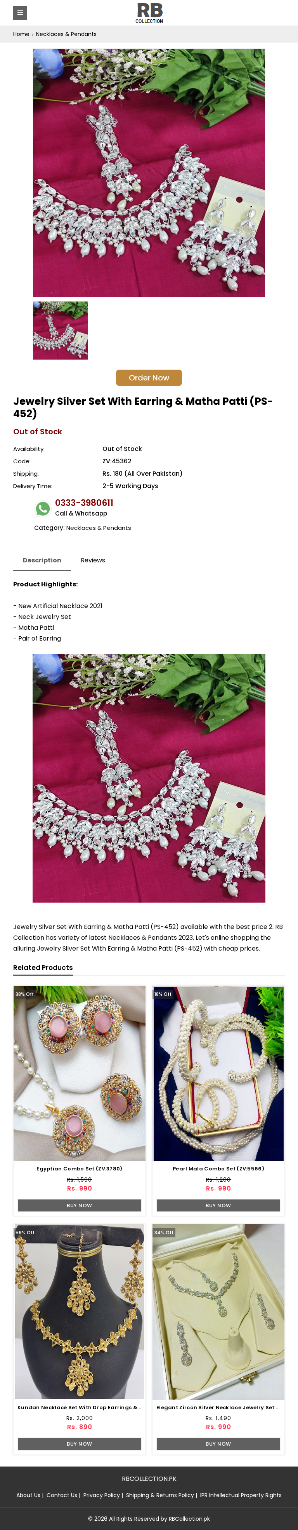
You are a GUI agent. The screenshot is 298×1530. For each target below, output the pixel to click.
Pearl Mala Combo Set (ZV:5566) (218, 1168)
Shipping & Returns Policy (160, 1495)
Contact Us (62, 1495)
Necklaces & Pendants (66, 34)
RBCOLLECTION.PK (149, 1478)
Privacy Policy (101, 1495)
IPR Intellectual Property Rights (241, 1495)
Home (21, 34)
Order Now (149, 377)
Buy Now (79, 1205)
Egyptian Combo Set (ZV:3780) (79, 1168)
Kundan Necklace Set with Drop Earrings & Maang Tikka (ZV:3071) (110, 1407)
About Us (28, 1495)
